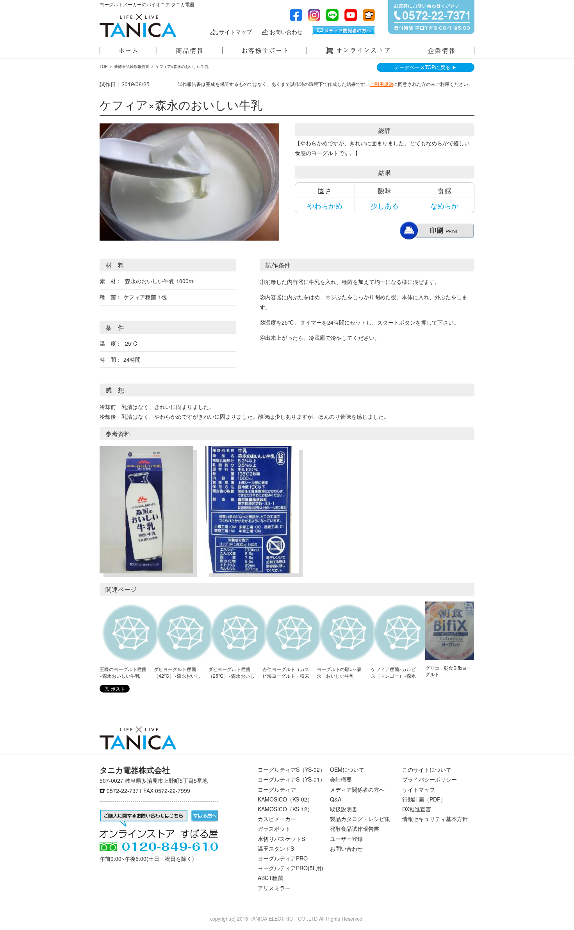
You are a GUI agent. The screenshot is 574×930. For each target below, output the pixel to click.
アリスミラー (274, 888)
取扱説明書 (343, 809)
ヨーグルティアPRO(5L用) (290, 868)
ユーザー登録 (346, 839)
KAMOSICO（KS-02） (285, 799)
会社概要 (341, 779)
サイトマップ (235, 32)
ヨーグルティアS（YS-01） (291, 779)
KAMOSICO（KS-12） (285, 809)
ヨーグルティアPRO (283, 858)
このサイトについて (426, 769)
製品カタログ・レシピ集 (360, 819)
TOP (104, 66)
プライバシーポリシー (429, 779)
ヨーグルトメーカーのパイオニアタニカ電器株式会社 (138, 25)
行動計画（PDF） (424, 799)
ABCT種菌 (270, 878)
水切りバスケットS (281, 839)
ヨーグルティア (277, 789)
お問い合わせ (286, 32)
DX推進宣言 (416, 809)
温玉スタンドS (276, 848)
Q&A (335, 799)
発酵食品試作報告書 (131, 66)
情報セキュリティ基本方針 (435, 819)
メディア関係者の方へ (343, 30)
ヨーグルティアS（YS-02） (291, 769)
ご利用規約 (381, 83)
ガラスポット (274, 828)
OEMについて (347, 769)
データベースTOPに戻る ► (425, 67)
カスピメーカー (277, 819)
